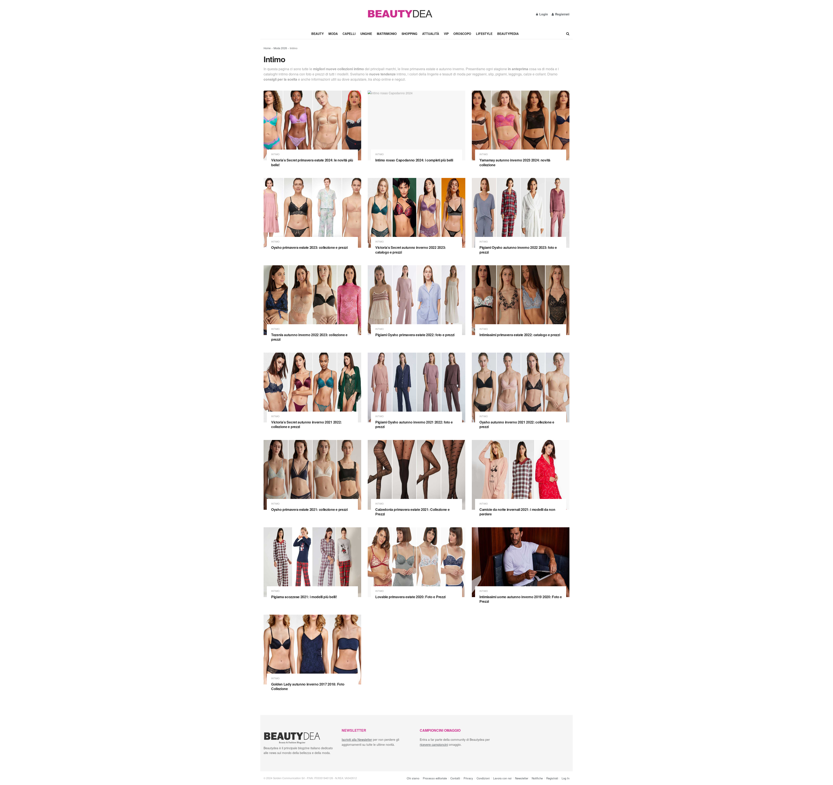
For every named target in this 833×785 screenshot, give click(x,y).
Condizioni (483, 778)
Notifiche (537, 778)
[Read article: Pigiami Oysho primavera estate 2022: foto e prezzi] (416, 300)
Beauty (317, 33)
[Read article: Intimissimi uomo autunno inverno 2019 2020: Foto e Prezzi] (520, 562)
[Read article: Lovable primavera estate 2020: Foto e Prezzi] (416, 562)
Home (267, 48)
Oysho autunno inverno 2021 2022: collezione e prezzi (516, 424)
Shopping (409, 33)
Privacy (468, 778)
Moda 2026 (280, 48)
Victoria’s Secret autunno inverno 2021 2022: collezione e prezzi (306, 424)
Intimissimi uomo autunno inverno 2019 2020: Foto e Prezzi (520, 599)
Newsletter (521, 778)
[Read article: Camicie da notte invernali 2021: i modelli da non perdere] (520, 475)
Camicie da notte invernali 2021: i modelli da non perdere (517, 512)
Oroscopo (462, 33)
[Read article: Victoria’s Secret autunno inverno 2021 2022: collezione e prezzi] (312, 387)
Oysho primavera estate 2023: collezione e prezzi (309, 247)
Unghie (366, 33)
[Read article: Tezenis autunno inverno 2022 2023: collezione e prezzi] (312, 300)
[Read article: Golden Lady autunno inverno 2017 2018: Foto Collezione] (312, 649)
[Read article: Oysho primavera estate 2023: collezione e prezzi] (312, 213)
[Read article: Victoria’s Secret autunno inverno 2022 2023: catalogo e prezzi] (416, 213)
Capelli (349, 33)
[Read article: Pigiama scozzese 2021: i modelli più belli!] (312, 562)
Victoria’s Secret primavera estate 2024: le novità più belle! (312, 162)
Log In (565, 778)
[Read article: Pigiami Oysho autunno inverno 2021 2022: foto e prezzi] (416, 387)
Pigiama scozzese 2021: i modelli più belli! (304, 596)
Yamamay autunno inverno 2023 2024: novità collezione (514, 162)
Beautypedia (508, 33)
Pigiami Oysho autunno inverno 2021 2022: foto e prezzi (414, 424)
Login (543, 14)
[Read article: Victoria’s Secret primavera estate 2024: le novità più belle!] (312, 125)
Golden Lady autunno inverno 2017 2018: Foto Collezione (307, 686)
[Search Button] (567, 33)
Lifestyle (484, 33)
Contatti (455, 778)
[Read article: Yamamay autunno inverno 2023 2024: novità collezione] (520, 125)
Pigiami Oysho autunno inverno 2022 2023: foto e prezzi (518, 250)
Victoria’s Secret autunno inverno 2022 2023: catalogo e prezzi (410, 250)
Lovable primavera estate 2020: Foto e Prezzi (410, 596)
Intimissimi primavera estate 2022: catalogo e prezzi (519, 334)
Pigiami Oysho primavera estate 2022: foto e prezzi (414, 334)
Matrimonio (387, 33)
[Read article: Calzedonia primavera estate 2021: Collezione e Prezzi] (416, 475)
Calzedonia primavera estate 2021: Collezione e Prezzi (412, 512)
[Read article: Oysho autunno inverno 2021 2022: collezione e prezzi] (520, 387)
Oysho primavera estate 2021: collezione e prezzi (309, 509)
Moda (333, 33)
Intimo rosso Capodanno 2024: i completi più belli (414, 160)
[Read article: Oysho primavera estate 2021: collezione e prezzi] (312, 475)
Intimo (275, 154)
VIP (446, 33)
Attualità (430, 33)
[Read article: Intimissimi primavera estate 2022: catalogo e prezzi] (520, 300)
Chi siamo (413, 778)
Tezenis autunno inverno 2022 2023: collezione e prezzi (309, 337)
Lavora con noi (502, 778)
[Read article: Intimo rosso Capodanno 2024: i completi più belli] (416, 125)
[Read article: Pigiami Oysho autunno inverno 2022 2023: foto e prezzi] (520, 213)
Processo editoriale (435, 778)
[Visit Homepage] (399, 14)
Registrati (561, 14)
